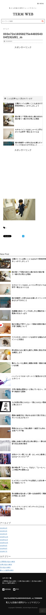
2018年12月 (4, 537)
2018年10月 (4, 543)
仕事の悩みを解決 (6, 564)
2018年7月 (3, 551)
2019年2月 (3, 534)
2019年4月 (3, 528)
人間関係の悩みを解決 (7, 561)
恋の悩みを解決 (5, 567)
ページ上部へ (43, 610)
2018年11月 (4, 540)
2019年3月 (3, 531)
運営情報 (8, 589)
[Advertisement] (23, 73)
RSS (17, 589)
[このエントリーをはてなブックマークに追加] (23, 236)
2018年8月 (3, 548)
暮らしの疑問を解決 (6, 570)
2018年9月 (3, 545)
